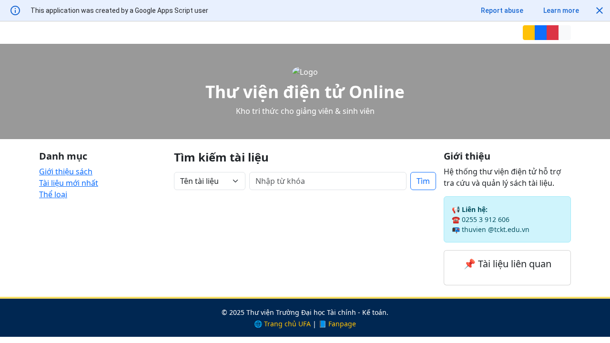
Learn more (561, 10)
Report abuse (502, 10)
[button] (599, 10)
